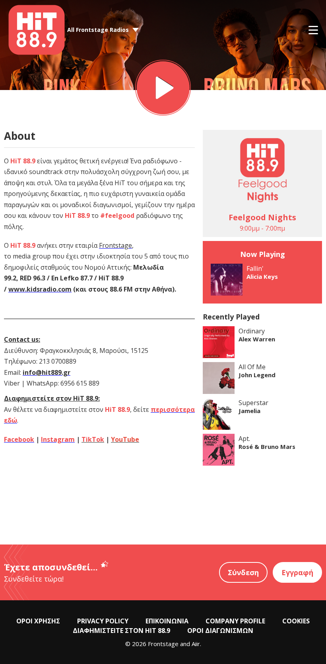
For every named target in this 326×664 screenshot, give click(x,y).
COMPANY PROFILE (235, 621)
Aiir (196, 644)
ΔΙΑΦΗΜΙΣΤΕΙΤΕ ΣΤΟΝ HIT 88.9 (121, 630)
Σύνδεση (243, 572)
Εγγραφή (297, 572)
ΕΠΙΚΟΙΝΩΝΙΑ (167, 621)
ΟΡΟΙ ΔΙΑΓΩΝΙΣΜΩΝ (220, 630)
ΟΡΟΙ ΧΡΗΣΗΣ (38, 621)
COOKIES (296, 621)
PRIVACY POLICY (102, 621)
